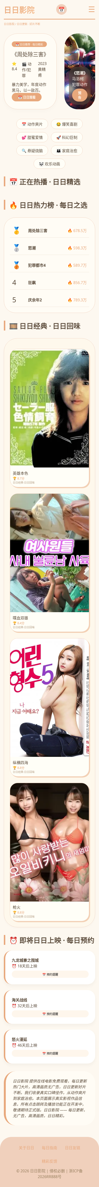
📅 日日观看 (27, 97)
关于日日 (26, 1147)
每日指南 (49, 1147)
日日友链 (72, 1147)
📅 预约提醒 (50, 974)
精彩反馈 (49, 1161)
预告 (79, 95)
